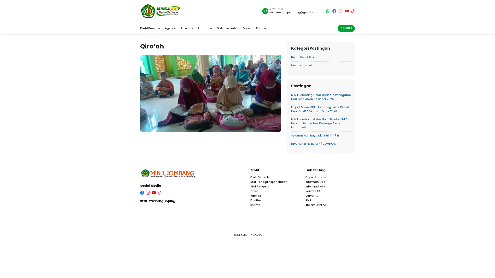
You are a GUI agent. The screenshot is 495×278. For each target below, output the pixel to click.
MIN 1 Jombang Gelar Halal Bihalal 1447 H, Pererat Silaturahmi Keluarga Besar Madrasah (320, 123)
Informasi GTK (315, 182)
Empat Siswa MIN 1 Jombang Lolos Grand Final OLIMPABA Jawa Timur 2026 (320, 109)
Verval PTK (313, 191)
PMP (308, 200)
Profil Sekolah (259, 177)
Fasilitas (255, 200)
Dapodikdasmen (317, 177)
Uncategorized (301, 65)
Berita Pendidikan (303, 57)
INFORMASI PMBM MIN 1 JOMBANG (314, 144)
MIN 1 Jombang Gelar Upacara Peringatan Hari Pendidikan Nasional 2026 (321, 97)
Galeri (254, 191)
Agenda (255, 196)
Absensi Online (316, 205)
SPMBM (346, 28)
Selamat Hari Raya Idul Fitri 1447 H (315, 135)
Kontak (255, 205)
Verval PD (312, 196)
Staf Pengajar (259, 186)
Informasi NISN (315, 186)
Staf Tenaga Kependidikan (268, 182)
